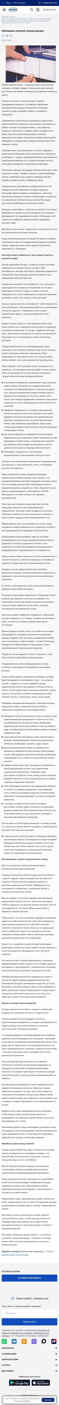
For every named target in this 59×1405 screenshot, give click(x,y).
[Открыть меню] (4, 9)
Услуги (6, 1365)
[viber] (34, 1341)
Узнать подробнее (22, 1401)
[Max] (44, 1341)
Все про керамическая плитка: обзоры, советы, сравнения (25, 21)
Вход (8, 2)
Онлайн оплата (49, 9)
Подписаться (29, 1322)
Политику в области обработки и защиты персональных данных (26, 1333)
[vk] (14, 1341)
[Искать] (31, 9)
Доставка (8, 1371)
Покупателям (10, 1359)
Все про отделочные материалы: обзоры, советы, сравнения (26, 18)
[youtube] (53, 1341)
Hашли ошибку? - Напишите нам (32, 1298)
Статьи (12, 16)
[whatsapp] (4, 1341)
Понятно (48, 1400)
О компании (9, 1354)
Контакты (8, 1348)
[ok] (24, 1341)
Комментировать (29, 1278)
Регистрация (19, 2)
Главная (5, 16)
